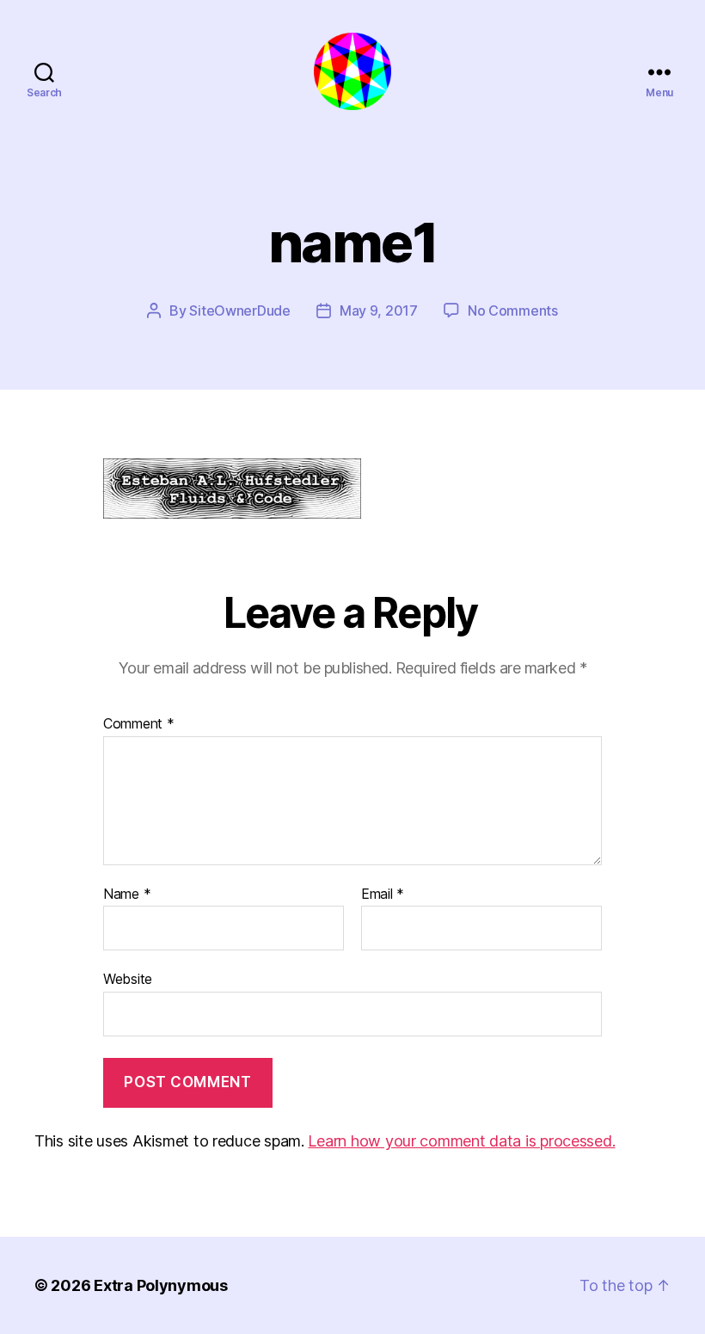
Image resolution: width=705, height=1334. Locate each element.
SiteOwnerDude (240, 310)
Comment (139, 724)
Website (127, 978)
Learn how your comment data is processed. (461, 1141)
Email (382, 894)
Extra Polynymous (161, 1285)
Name (126, 894)
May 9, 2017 (379, 310)
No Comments (513, 310)
